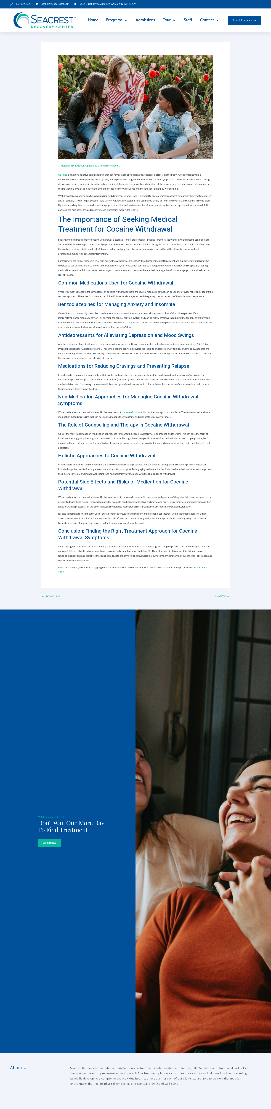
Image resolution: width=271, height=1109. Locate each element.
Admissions (145, 20)
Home (93, 20)
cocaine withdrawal (132, 412)
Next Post (222, 595)
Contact (207, 20)
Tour (167, 20)
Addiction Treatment (71, 165)
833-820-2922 (49, 842)
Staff (188, 20)
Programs (114, 20)
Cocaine (62, 174)
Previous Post (51, 595)
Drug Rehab (89, 165)
